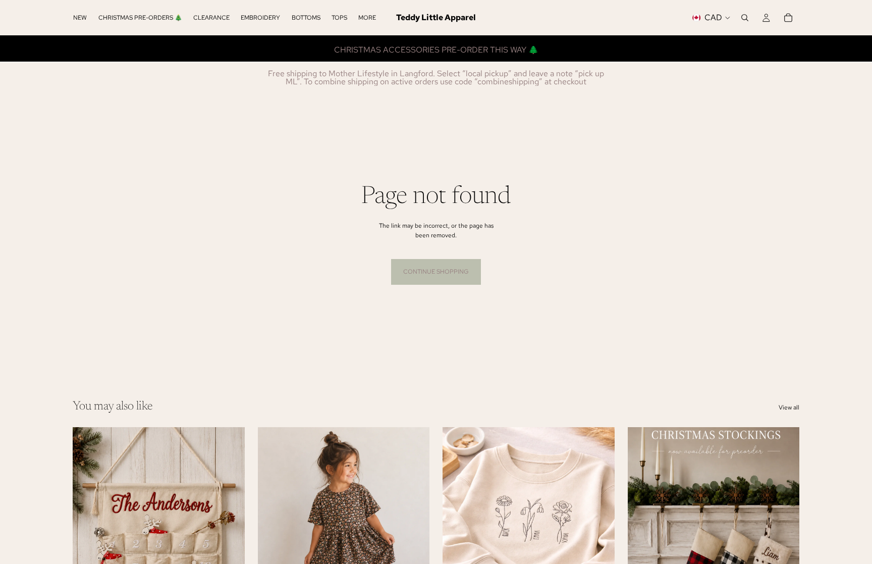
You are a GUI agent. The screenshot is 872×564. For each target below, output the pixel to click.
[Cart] (788, 18)
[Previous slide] (273, 535)
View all (789, 407)
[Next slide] (414, 535)
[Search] (745, 18)
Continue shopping (436, 272)
